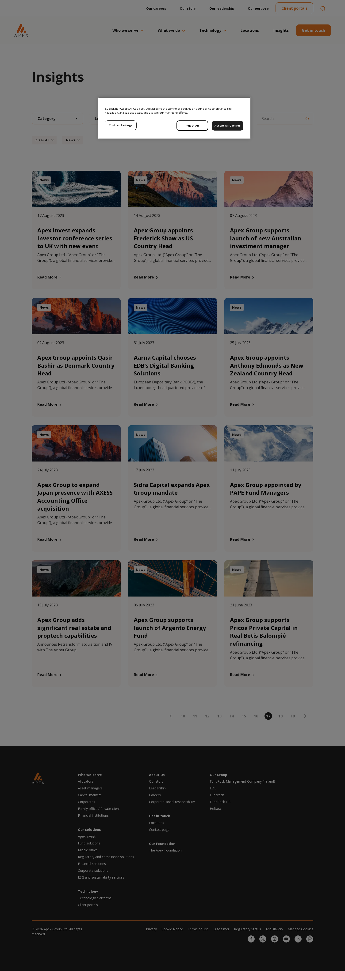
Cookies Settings (121, 125)
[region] (174, 118)
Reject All (192, 125)
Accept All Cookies (228, 125)
